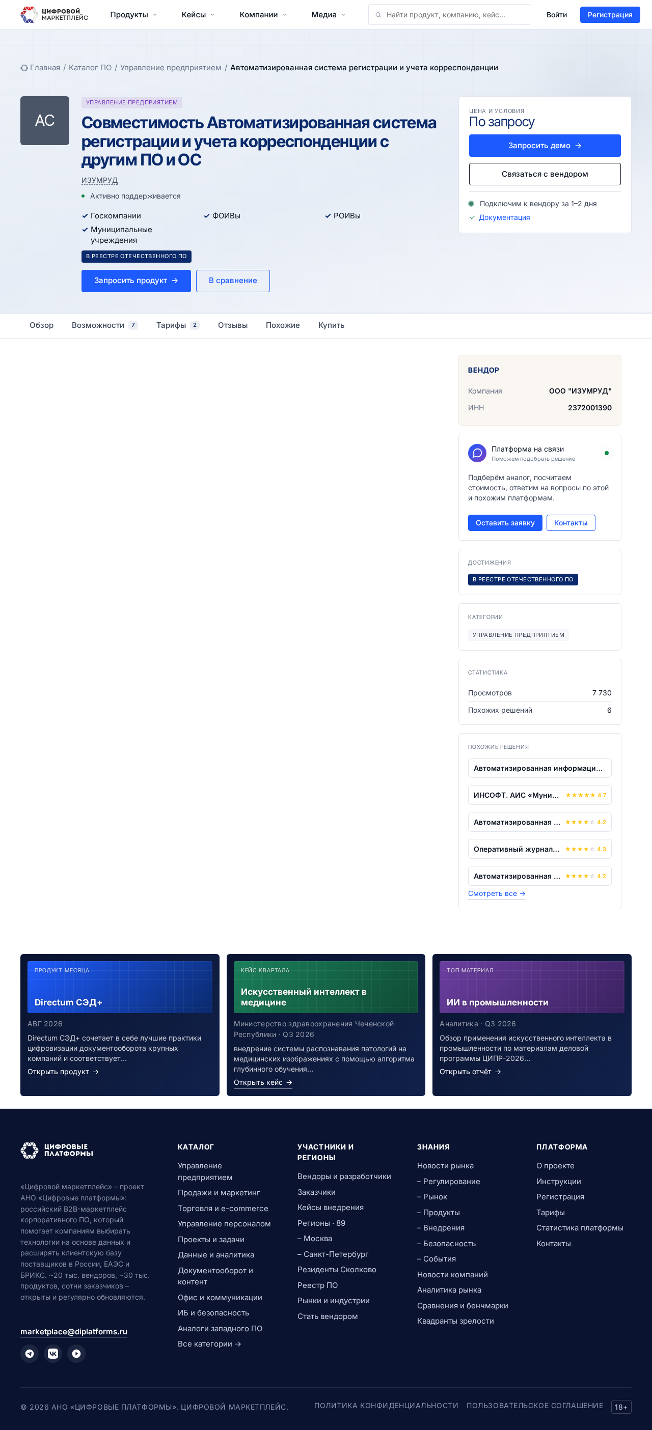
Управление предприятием (171, 67)
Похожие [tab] (283, 325)
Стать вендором (327, 1316)
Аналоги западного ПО (220, 1328)
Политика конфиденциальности (386, 1405)
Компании (258, 14)
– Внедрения (441, 1227)
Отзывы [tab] (233, 325)
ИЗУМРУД (100, 180)
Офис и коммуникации (220, 1297)
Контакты (571, 522)
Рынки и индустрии (333, 1300)
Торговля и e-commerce (223, 1208)
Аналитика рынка (449, 1290)
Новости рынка (445, 1165)
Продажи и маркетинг (219, 1192)
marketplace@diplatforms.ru (73, 1331)
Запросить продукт (136, 280)
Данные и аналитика (216, 1254)
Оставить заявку (505, 522)
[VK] (53, 1353)
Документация (504, 217)
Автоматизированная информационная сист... (540, 768)
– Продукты (438, 1212)
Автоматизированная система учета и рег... (517, 822)
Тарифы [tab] (176, 325)
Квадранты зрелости (455, 1321)
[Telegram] (29, 1353)
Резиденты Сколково (336, 1269)
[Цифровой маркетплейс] (86, 1150)
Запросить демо (545, 145)
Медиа (324, 14)
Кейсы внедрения (330, 1207)
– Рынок (432, 1196)
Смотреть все (497, 893)
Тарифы (550, 1212)
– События (436, 1259)
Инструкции (558, 1181)
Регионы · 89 (321, 1223)
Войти (557, 14)
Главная (45, 67)
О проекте (555, 1165)
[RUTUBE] (76, 1353)
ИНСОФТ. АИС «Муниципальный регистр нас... (517, 795)
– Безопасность (446, 1243)
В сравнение (233, 280)
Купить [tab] (331, 325)
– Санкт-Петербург (333, 1254)
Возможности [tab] (103, 325)
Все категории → (209, 1344)
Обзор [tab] (41, 325)
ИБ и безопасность (213, 1312)
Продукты (129, 14)
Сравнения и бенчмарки (462, 1305)
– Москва (314, 1238)
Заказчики (316, 1192)
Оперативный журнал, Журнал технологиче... (517, 849)
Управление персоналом (224, 1223)
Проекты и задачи (211, 1239)
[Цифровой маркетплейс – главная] (54, 15)
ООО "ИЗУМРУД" (580, 390)
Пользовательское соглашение (535, 1405)
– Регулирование (448, 1181)
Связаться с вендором (545, 174)
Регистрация (610, 14)
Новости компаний (452, 1274)
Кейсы (194, 14)
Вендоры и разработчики (344, 1176)
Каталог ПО (90, 67)
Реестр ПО (317, 1285)
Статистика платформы (579, 1227)
